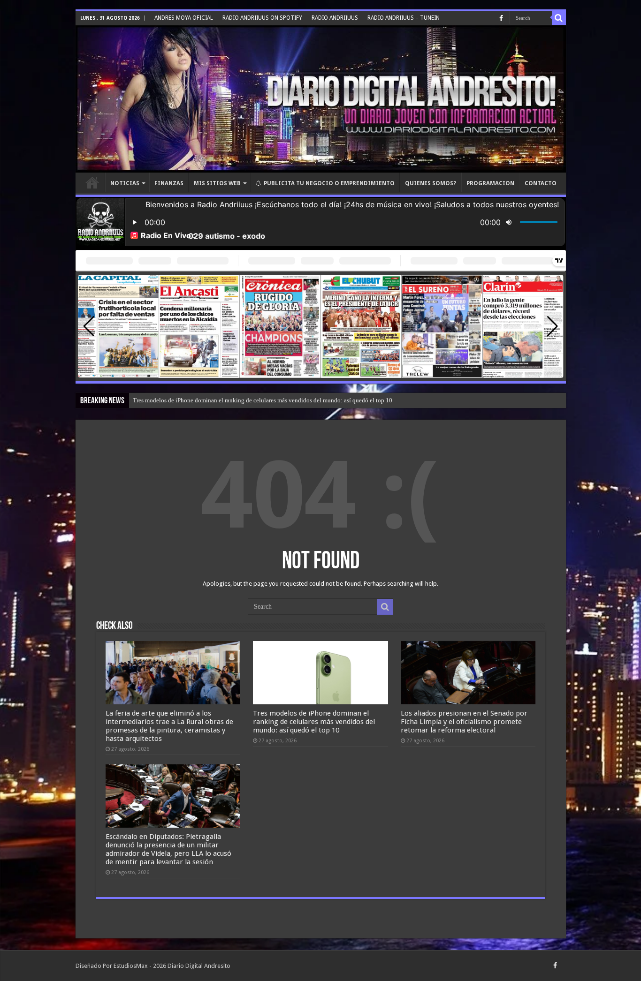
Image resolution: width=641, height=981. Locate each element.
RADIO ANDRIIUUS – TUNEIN (403, 18)
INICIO (92, 182)
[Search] (559, 18)
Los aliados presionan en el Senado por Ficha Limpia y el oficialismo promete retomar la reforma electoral (267, 400)
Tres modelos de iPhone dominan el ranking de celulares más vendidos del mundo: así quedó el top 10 (314, 721)
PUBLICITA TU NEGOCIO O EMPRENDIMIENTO (329, 183)
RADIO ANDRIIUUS (335, 18)
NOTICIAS (124, 183)
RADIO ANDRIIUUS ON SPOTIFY (262, 18)
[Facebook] (501, 18)
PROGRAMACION (490, 183)
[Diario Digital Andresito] (321, 99)
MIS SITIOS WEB (217, 183)
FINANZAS (168, 183)
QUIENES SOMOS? (430, 183)
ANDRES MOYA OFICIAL (183, 18)
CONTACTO (541, 183)
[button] (552, 326)
